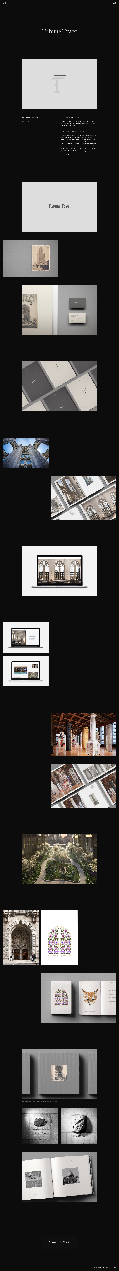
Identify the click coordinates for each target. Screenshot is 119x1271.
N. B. (4, 3)
